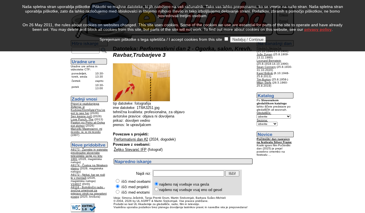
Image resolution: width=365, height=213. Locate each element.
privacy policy (318, 29)
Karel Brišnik (265, 73)
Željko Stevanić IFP (130, 149)
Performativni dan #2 (131, 139)
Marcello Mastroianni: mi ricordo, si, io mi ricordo (86, 130)
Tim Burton (264, 79)
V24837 (76, 184)
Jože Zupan (264, 54)
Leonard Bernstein (269, 60)
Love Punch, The (82, 119)
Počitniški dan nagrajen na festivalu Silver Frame (274, 140)
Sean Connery (266, 66)
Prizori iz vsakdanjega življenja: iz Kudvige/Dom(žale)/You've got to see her (88, 108)
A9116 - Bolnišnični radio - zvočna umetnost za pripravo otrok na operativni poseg (89, 192)
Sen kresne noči (81, 116)
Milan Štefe (264, 82)
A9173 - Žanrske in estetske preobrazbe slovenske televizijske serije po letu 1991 (89, 154)
